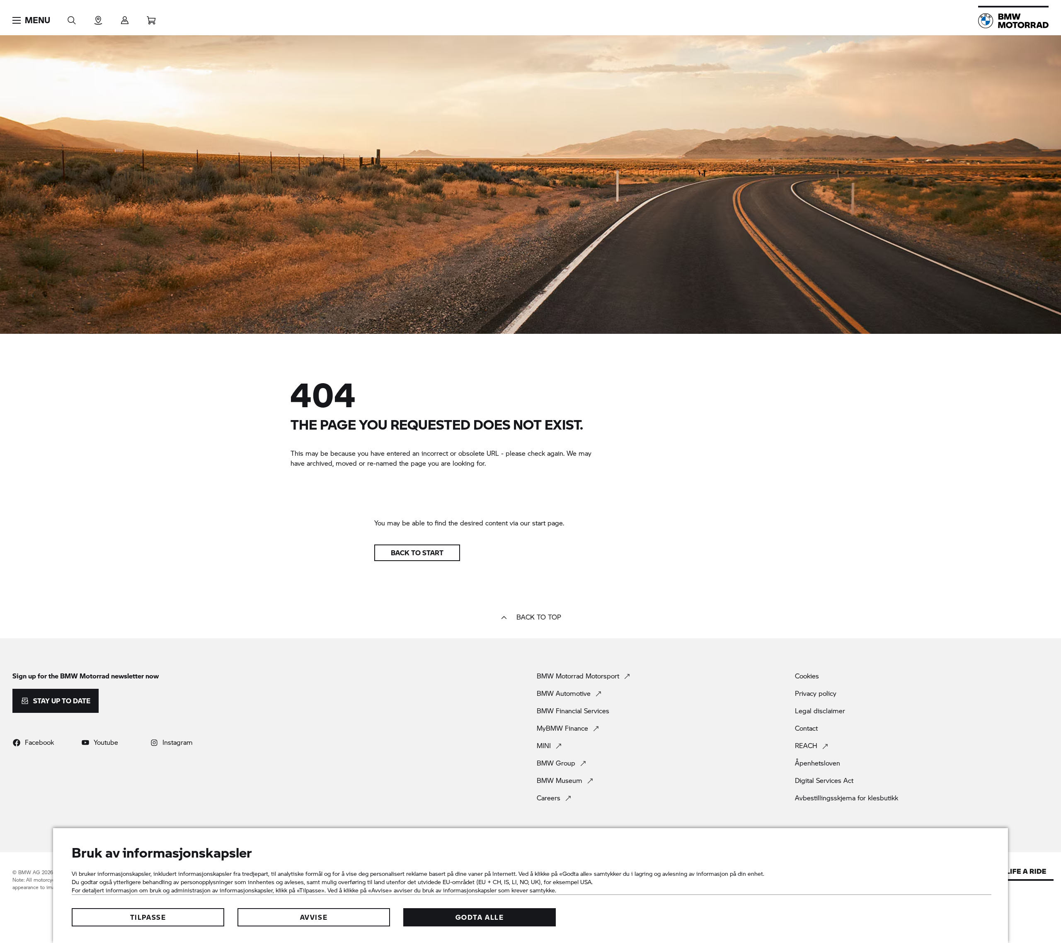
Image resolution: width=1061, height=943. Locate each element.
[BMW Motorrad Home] (1013, 20)
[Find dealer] (98, 17)
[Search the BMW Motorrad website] (72, 17)
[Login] (125, 17)
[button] (31, 20)
